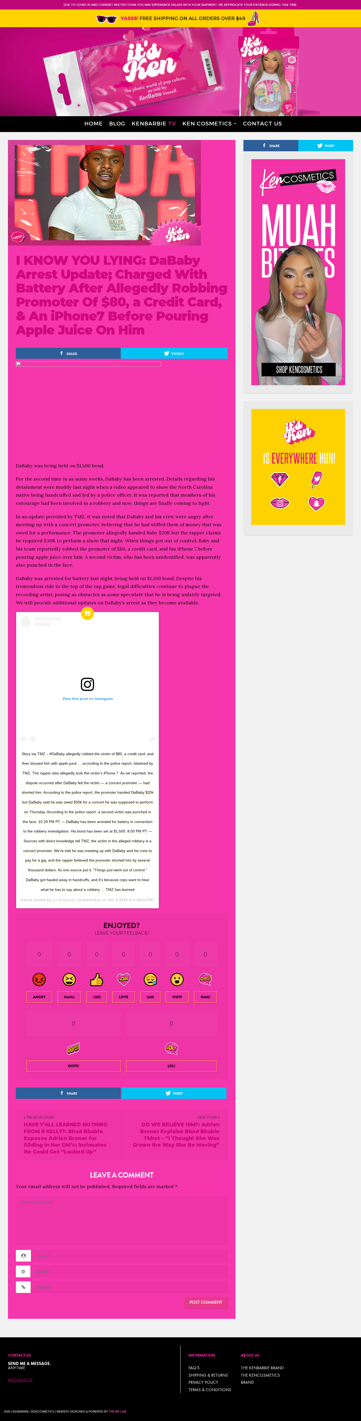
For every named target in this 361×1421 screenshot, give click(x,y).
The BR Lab (117, 1411)
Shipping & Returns (208, 1375)
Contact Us (262, 123)
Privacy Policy (203, 1382)
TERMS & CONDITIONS (209, 1389)
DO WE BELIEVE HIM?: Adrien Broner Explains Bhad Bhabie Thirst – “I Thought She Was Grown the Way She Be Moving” (175, 1135)
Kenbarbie (154, 123)
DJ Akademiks (64, 900)
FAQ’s (194, 1368)
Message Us (20, 1380)
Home (93, 123)
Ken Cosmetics (207, 123)
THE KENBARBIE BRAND (262, 1368)
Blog (117, 123)
